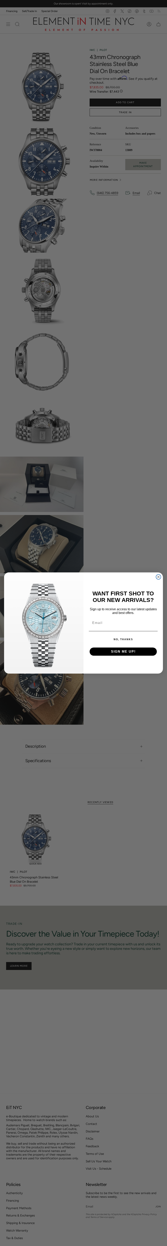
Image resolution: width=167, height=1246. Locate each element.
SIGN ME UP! (123, 651)
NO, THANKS (123, 639)
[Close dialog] (158, 576)
